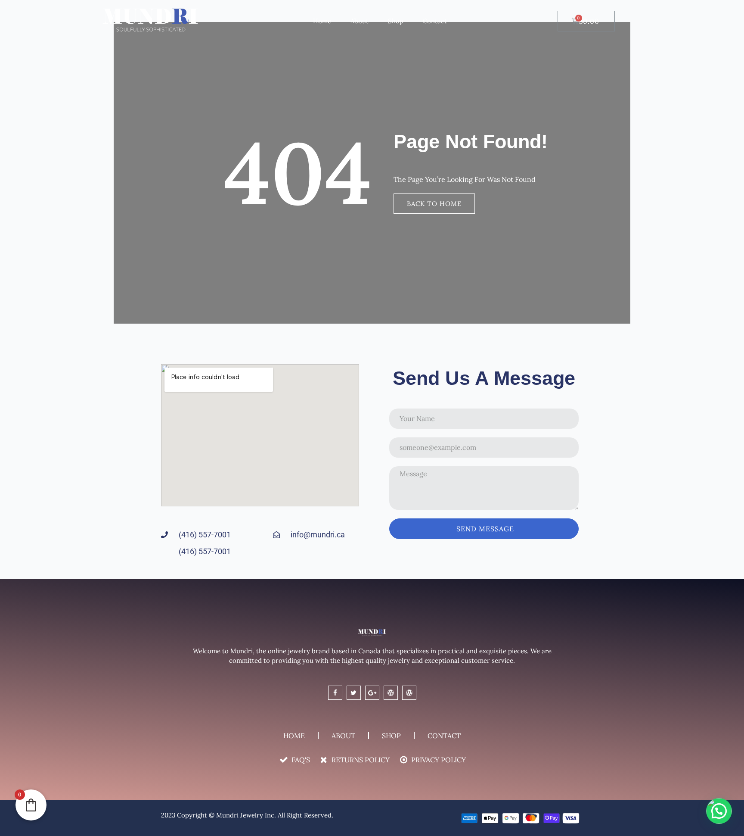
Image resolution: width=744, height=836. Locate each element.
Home (322, 21)
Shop (395, 21)
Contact (435, 21)
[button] (719, 811)
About (359, 21)
